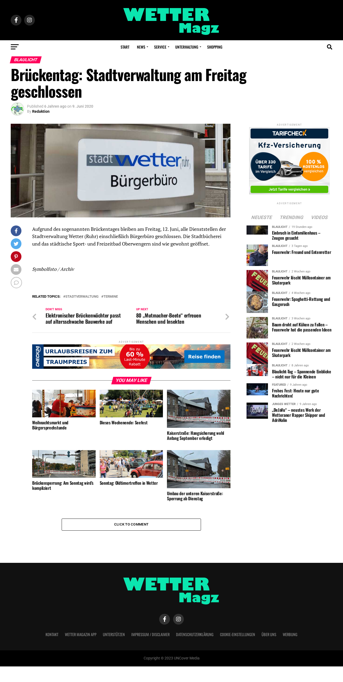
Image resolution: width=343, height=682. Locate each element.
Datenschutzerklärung (195, 634)
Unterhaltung (186, 47)
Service (160, 47)
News (141, 47)
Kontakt (52, 634)
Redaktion (41, 111)
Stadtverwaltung (82, 296)
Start (125, 47)
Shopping (214, 47)
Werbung (290, 634)
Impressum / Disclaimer (150, 634)
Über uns (269, 634)
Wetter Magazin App (80, 634)
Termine (110, 296)
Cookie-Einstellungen (237, 634)
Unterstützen (114, 634)
